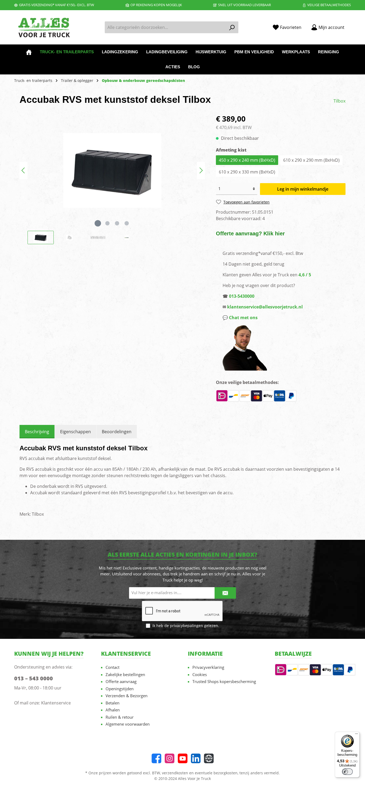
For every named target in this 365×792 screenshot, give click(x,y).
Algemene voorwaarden (128, 724)
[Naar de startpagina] (43, 27)
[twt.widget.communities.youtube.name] (183, 758)
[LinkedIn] (196, 758)
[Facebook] (156, 758)
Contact (112, 667)
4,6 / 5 (304, 275)
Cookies (199, 674)
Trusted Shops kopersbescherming (224, 681)
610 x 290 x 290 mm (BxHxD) (311, 160)
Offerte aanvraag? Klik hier (250, 233)
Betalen (112, 703)
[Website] (209, 758)
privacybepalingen (186, 625)
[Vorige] (24, 170)
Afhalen (113, 709)
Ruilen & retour (120, 717)
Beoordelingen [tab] (116, 432)
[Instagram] (170, 758)
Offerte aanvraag (121, 681)
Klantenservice (56, 703)
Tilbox (339, 101)
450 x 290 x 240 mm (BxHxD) (247, 160)
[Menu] (356, 735)
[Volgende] (201, 170)
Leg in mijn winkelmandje (302, 189)
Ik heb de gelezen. (185, 625)
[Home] (29, 51)
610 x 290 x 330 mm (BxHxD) (247, 172)
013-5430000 (241, 296)
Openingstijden (120, 688)
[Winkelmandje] (352, 25)
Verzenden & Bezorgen (126, 695)
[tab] (37, 431)
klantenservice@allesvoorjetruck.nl (265, 307)
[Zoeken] (232, 27)
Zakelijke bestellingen (125, 674)
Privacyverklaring (208, 667)
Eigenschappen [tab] (75, 432)
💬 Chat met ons (240, 317)
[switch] (347, 771)
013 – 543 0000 (33, 678)
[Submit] (225, 593)
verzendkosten (175, 772)
